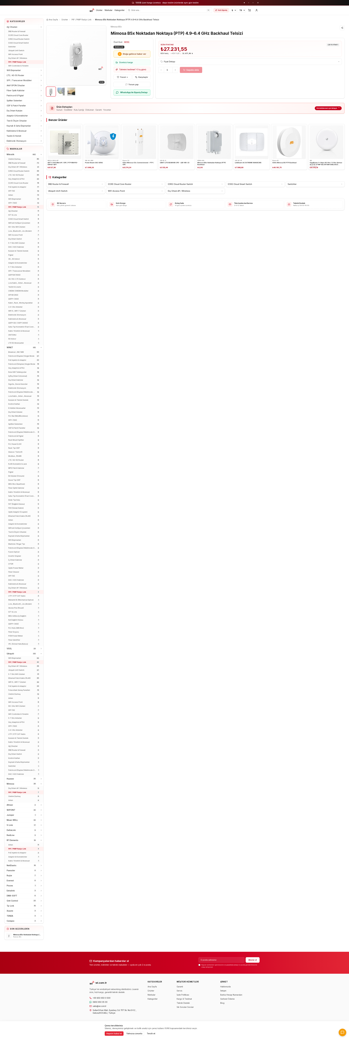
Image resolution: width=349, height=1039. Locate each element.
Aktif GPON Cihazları (16, 85)
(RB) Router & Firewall (16, 31)
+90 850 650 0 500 (101, 998)
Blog (222, 1003)
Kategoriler (120, 10)
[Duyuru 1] (244, 2)
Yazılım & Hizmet (14, 136)
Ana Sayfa (152, 986)
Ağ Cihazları (12, 27)
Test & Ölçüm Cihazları (17, 121)
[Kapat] (258, 2)
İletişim (223, 991)
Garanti (180, 986)
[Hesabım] (257, 10)
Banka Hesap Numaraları (231, 995)
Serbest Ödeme (227, 999)
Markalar (108, 10)
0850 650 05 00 (100, 1002)
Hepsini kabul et (114, 1033)
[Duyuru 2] (248, 2)
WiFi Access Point (15, 54)
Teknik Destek (183, 1003)
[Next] (102, 55)
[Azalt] (161, 70)
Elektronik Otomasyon (16, 141)
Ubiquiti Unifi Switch (16, 50)
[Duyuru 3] (253, 2)
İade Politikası (183, 995)
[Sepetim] (249, 10)
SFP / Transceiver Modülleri (19, 80)
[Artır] (175, 70)
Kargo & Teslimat (184, 999)
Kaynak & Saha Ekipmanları (19, 126)
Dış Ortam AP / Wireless (17, 58)
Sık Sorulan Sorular (185, 1007)
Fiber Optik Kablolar (16, 90)
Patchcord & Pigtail (15, 95)
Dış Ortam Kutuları (14, 110)
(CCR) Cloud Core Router (18, 35)
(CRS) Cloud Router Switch (18, 39)
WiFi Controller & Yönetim (18, 66)
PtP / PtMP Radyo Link (17, 62)
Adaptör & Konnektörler (17, 116)
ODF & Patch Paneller (16, 105)
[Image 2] (61, 91)
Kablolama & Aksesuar (17, 131)
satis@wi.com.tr (99, 1006)
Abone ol (252, 960)
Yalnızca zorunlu (134, 1033)
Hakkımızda (225, 986)
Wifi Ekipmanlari (14, 70)
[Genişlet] (41, 70)
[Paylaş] (342, 27)
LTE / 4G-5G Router (15, 75)
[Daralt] (41, 27)
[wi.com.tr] (91, 10)
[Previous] (50, 55)
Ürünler (99, 10)
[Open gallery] (76, 55)
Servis (179, 991)
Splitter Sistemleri (14, 100)
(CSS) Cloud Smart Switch (18, 43)
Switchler (12, 47)
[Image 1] (50, 91)
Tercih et (151, 1033)
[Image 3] (71, 91)
